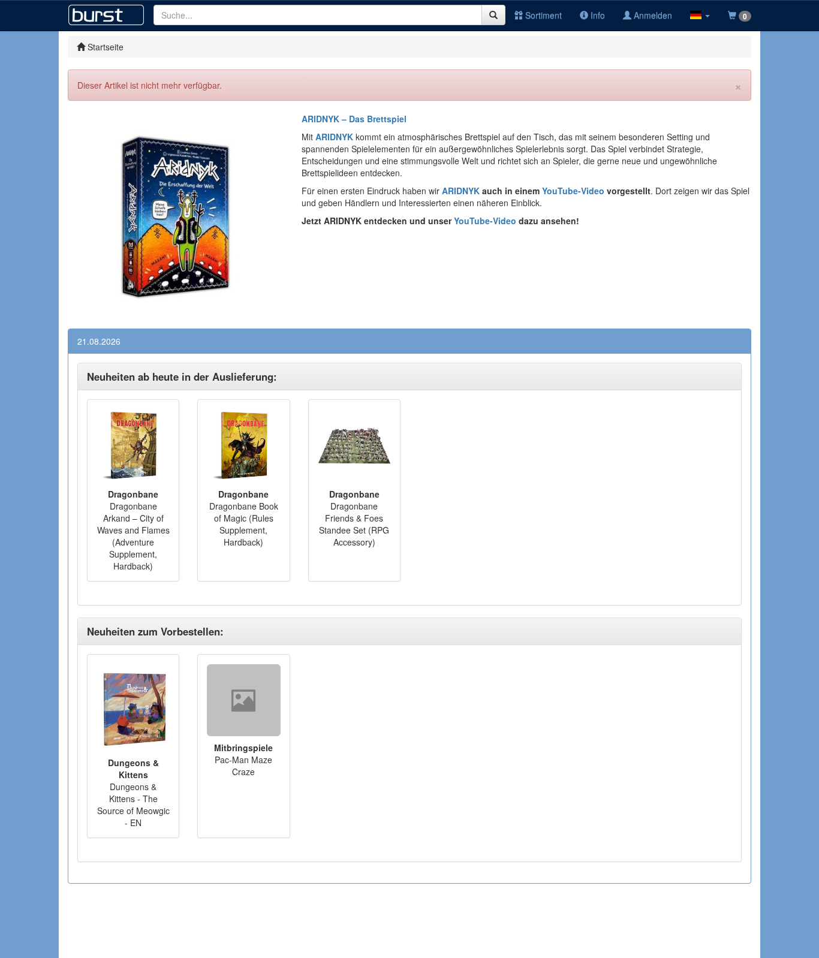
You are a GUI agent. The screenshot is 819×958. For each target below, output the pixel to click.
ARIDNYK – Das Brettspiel (354, 119)
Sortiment (542, 15)
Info (596, 15)
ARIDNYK (461, 191)
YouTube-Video (572, 191)
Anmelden (651, 15)
